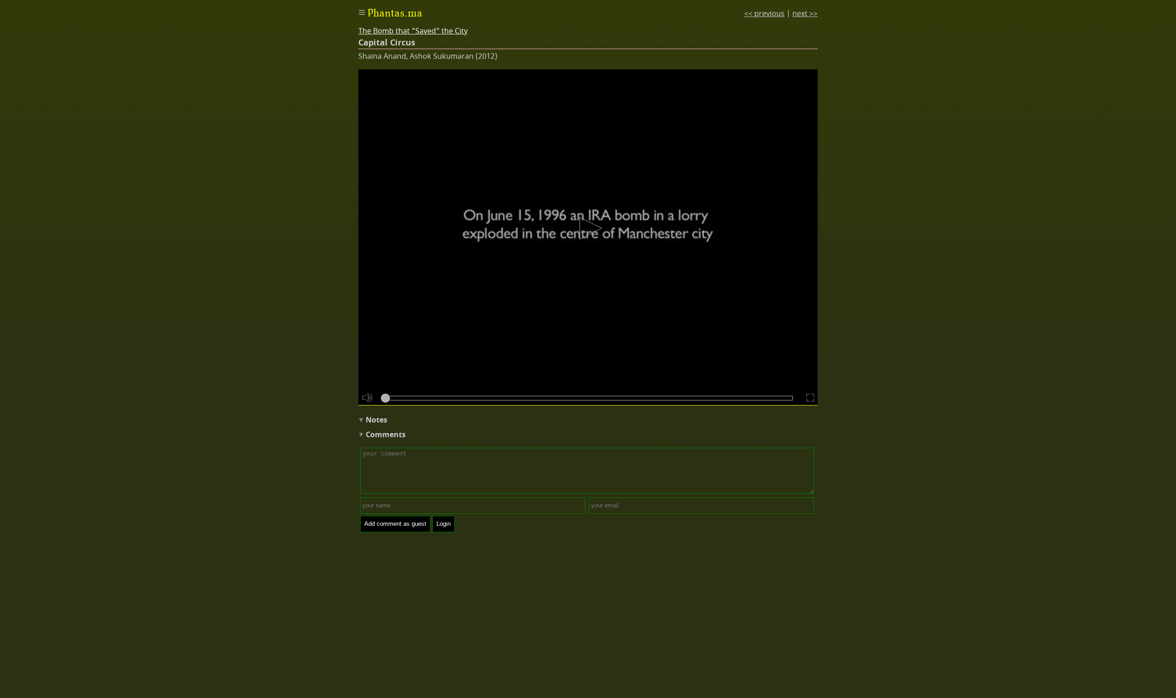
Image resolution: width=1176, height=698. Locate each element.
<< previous (764, 13)
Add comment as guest (395, 523)
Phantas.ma (395, 13)
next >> (805, 13)
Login (443, 523)
